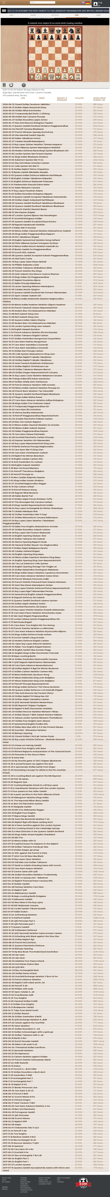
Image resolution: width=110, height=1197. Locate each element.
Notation (55, 15)
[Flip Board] (11, 85)
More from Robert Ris (99, 99)
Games (98, 15)
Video (77, 15)
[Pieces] (24, 85)
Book (11, 15)
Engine (33, 15)
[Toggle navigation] (4, 2)
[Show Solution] (4, 85)
